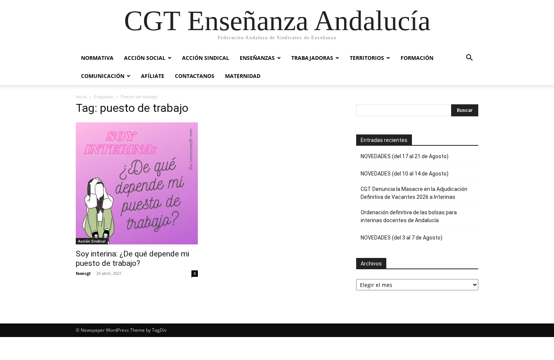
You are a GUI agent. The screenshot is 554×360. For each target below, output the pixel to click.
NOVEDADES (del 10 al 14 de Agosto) (404, 174)
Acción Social (144, 57)
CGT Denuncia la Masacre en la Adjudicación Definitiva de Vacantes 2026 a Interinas (414, 193)
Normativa (97, 57)
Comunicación (102, 75)
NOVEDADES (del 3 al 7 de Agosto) (401, 238)
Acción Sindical (205, 57)
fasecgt (83, 273)
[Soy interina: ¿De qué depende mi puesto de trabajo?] (137, 183)
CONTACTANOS (194, 75)
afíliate (152, 75)
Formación (417, 57)
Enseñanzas (257, 57)
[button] (469, 58)
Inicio (81, 96)
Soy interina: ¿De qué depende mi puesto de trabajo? (132, 258)
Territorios (367, 57)
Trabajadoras (312, 57)
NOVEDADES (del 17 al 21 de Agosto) (404, 156)
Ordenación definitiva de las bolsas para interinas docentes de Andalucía (409, 216)
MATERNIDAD (242, 75)
